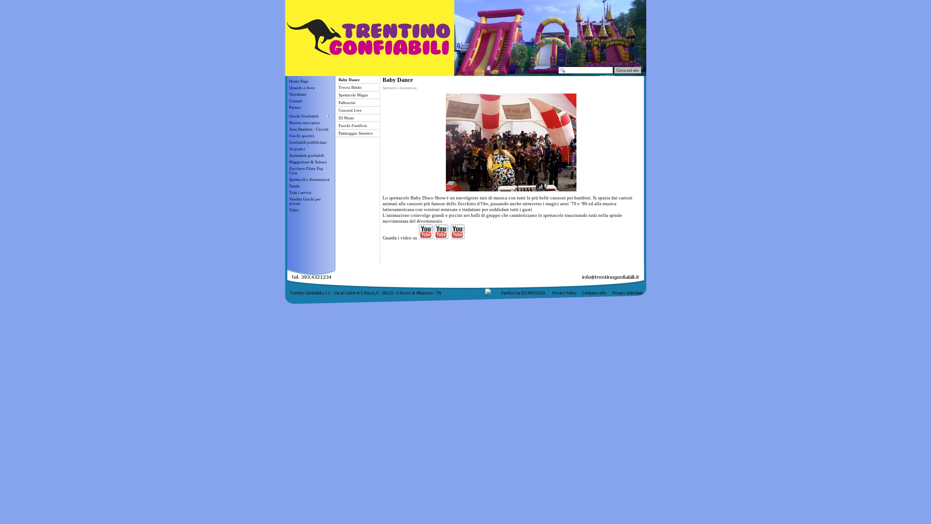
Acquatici (297, 149)
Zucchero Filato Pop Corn (306, 170)
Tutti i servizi (300, 192)
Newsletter (298, 94)
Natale (294, 186)
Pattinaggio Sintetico (356, 133)
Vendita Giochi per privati (305, 201)
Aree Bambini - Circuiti (308, 129)
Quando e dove (302, 88)
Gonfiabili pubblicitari (308, 142)
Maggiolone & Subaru (308, 162)
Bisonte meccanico (304, 122)
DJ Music (346, 118)
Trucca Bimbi (350, 87)
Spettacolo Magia (353, 95)
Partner (295, 107)
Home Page (298, 81)
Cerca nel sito (627, 70)
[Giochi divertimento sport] (310, 112)
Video (294, 210)
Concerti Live (350, 110)
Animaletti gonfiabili (306, 155)
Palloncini (347, 102)
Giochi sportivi (301, 136)
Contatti (295, 101)
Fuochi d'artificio (353, 125)
